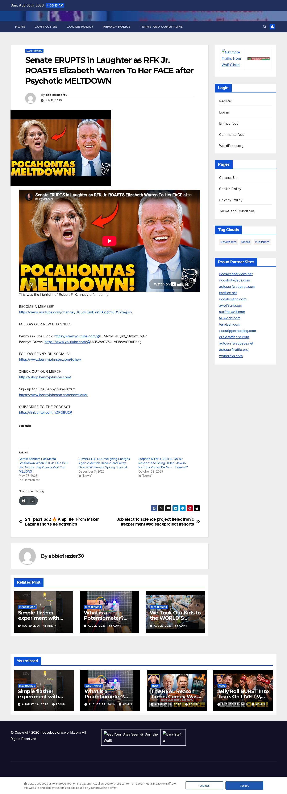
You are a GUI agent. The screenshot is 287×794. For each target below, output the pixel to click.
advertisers (228, 242)
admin (52, 625)
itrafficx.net (228, 293)
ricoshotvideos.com (234, 280)
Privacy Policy (117, 27)
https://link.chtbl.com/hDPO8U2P (45, 412)
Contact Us (45, 27)
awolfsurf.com (230, 305)
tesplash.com (229, 324)
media (245, 242)
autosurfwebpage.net (236, 343)
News (155, 685)
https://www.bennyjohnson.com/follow (50, 359)
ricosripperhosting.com (237, 331)
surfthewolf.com (232, 312)
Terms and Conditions (161, 27)
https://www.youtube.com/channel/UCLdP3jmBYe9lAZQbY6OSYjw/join (75, 312)
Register (225, 101)
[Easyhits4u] (173, 737)
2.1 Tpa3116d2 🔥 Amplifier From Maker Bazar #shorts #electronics (62, 522)
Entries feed (228, 123)
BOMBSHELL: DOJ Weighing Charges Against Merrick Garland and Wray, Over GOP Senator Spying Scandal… (104, 463)
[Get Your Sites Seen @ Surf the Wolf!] (131, 737)
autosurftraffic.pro (233, 349)
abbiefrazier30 (56, 95)
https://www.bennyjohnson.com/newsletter (53, 395)
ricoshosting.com (232, 299)
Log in (224, 112)
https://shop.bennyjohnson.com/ (45, 377)
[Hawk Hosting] (259, 58)
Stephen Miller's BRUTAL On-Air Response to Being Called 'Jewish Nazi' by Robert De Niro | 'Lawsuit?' (163, 463)
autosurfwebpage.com (237, 286)
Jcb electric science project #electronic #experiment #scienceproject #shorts (155, 522)
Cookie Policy (80, 27)
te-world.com (229, 318)
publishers (262, 242)
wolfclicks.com (231, 356)
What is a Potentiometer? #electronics (103, 618)
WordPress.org (231, 146)
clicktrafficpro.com (234, 337)
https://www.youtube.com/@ (77, 336)
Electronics (34, 51)
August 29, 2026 (35, 704)
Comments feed (232, 134)
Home (20, 27)
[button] (264, 27)
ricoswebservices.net (236, 274)
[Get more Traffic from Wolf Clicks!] (232, 58)
